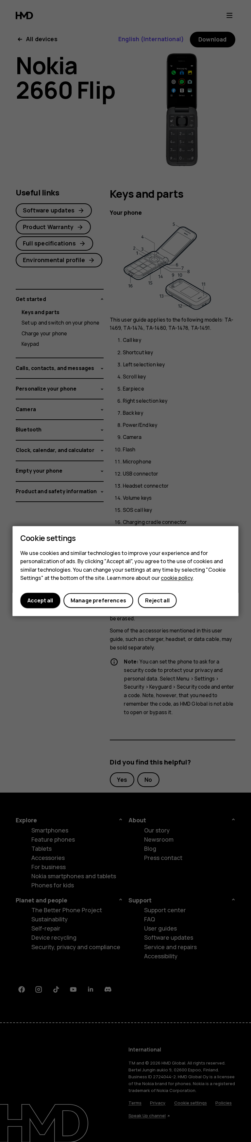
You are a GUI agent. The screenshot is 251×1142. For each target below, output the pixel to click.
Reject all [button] (157, 600)
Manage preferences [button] (98, 600)
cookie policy (177, 577)
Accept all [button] (40, 600)
